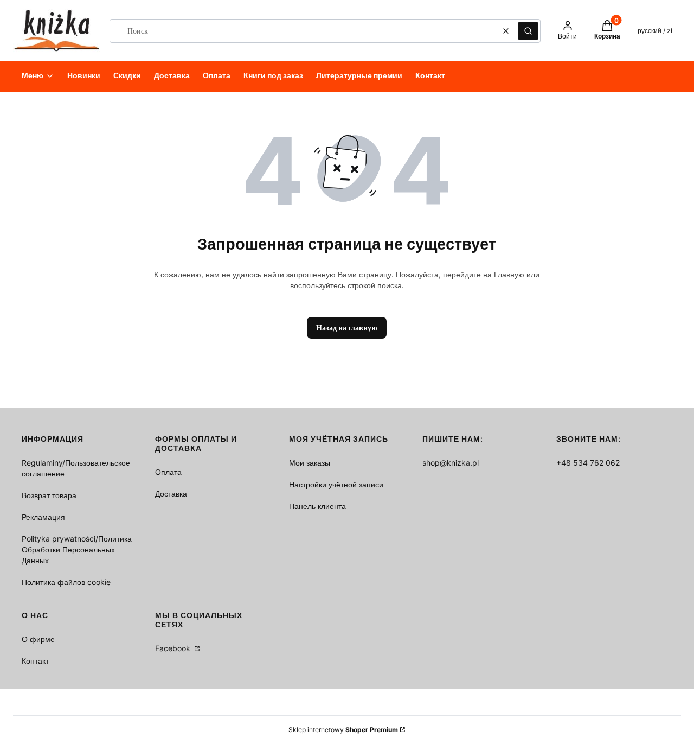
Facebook (173, 648)
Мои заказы (309, 462)
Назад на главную (346, 327)
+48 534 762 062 (588, 462)
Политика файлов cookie (66, 582)
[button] (528, 31)
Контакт (35, 660)
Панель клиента (317, 506)
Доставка (171, 493)
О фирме (38, 639)
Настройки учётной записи (336, 484)
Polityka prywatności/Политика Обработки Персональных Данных (77, 549)
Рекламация (43, 517)
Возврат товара (49, 495)
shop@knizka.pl (450, 462)
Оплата (168, 471)
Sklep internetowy (343, 730)
